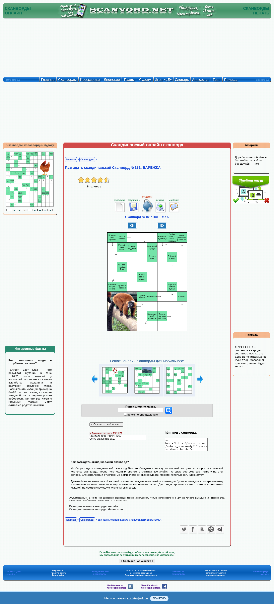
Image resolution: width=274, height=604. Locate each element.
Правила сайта (58, 573)
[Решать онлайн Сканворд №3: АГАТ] (179, 394)
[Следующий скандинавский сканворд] (162, 228)
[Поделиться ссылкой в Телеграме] (220, 529)
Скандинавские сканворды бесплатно (96, 509)
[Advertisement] (137, 47)
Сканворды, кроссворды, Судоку (30, 145)
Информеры (58, 571)
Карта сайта (58, 575)
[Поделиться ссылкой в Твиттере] (184, 529)
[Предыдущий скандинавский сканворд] (132, 228)
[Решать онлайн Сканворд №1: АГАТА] (114, 394)
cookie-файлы (137, 598)
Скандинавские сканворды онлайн (93, 506)
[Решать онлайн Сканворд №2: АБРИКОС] (147, 394)
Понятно (159, 598)
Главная (71, 159)
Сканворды (87, 159)
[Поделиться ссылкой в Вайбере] (211, 529)
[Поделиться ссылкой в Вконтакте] (202, 529)
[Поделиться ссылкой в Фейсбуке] (193, 529)
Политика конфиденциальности (141, 575)
